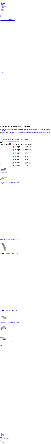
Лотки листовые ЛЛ (10, 254)
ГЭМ (6, 182)
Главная (1, 19)
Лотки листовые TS (13, 19)
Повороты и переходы (16, 182)
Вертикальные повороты (16, 254)
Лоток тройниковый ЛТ (3, 172)
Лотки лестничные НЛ (10, 182)
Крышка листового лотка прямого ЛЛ (6, 341)
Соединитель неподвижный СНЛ (5, 238)
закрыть (1, 437)
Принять (8, 438)
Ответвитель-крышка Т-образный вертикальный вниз (6, 124)
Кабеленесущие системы (5, 19)
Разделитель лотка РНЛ (3, 321)
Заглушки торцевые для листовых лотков (39, 132)
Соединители (17, 239)
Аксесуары (1, 239)
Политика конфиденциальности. (34, 430)
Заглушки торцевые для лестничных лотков (28, 132)
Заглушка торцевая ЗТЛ (3, 331)
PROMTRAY (9, 19)
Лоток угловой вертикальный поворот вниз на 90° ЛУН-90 (9, 253)
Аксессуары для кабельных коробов (19, 132)
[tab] (26, 134)
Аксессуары (17, 19)
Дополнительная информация (3, 438)
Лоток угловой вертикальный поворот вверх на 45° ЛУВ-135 (9, 310)
